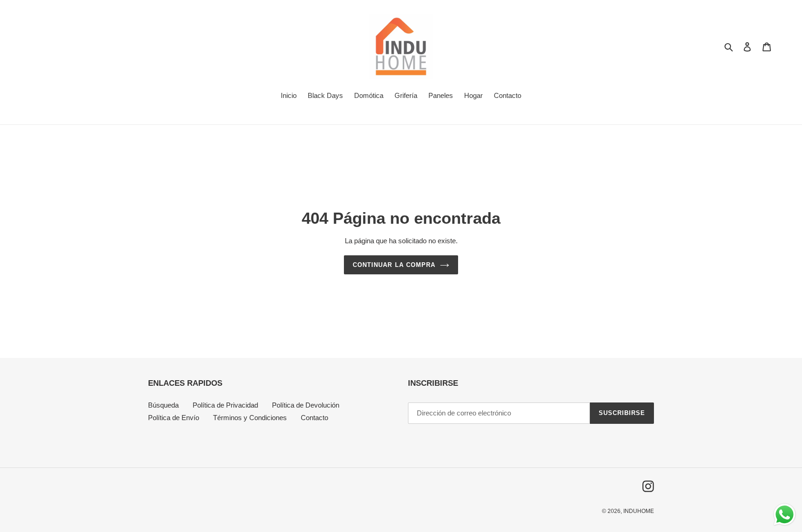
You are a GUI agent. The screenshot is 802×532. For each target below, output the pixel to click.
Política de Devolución (305, 405)
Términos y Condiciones (250, 418)
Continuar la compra (394, 264)
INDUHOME (638, 511)
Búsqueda (163, 405)
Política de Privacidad (225, 405)
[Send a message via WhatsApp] (784, 514)
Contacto (314, 418)
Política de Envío (173, 418)
